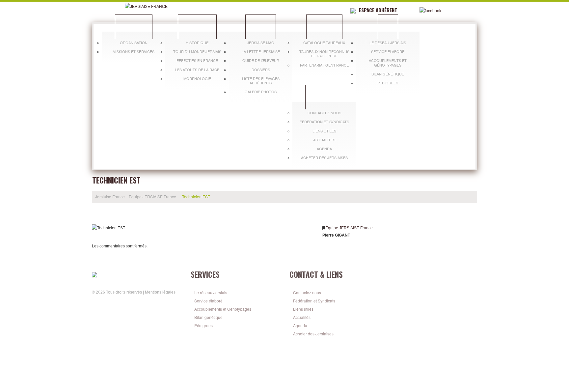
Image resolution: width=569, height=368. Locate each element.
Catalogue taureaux (324, 42)
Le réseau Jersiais (387, 42)
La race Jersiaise (197, 26)
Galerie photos (261, 91)
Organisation (134, 42)
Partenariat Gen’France (324, 65)
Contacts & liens (325, 96)
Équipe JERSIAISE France (152, 196)
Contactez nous (324, 112)
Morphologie (197, 78)
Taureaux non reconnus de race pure (324, 53)
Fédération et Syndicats (324, 121)
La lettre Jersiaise (261, 51)
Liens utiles (324, 130)
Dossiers (261, 69)
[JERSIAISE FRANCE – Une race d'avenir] (136, 274)
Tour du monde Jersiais (197, 51)
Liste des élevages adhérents (261, 80)
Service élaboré (387, 51)
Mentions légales (160, 292)
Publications (261, 26)
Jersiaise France (133, 26)
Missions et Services (133, 51)
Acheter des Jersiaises (324, 157)
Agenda (324, 148)
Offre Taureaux (324, 26)
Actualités (324, 139)
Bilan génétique (387, 73)
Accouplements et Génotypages (388, 62)
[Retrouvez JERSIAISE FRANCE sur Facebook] (95, 302)
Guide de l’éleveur (260, 60)
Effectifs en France (197, 60)
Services (388, 26)
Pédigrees (387, 82)
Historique (197, 42)
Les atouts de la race (197, 69)
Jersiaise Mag (260, 42)
